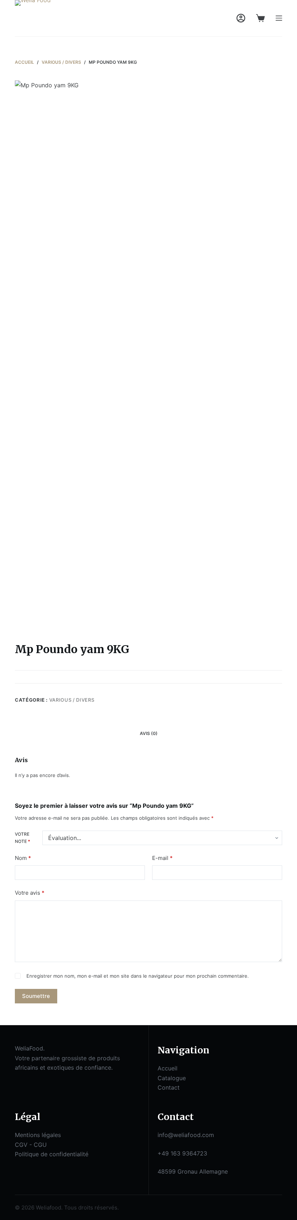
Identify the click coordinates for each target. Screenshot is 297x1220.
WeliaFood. (30, 1048)
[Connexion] (241, 18)
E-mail (162, 858)
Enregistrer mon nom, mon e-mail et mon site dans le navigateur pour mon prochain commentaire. (137, 976)
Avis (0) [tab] (149, 733)
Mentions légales (38, 1134)
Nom (23, 858)
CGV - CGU (31, 1144)
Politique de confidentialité (51, 1154)
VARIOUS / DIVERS (71, 700)
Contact (169, 1087)
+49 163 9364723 (182, 1153)
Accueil (167, 1068)
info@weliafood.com (186, 1134)
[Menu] (279, 18)
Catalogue (172, 1078)
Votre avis (30, 892)
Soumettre (36, 996)
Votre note (22, 837)
